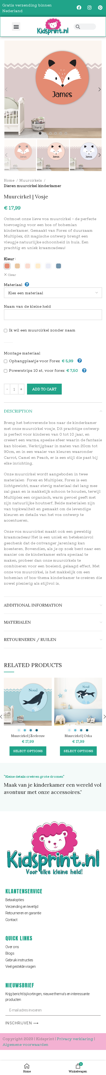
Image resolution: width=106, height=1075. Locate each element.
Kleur (9, 258)
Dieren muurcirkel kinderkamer (32, 185)
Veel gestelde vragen (20, 966)
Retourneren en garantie (23, 913)
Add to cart (44, 388)
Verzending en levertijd (21, 906)
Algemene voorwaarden (25, 1044)
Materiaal (13, 284)
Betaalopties (14, 900)
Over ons (12, 947)
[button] (16, 26)
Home (9, 180)
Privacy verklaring (75, 1038)
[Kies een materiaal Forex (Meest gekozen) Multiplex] (53, 292)
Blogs (9, 953)
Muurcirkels (31, 180)
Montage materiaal (22, 352)
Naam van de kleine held (27, 306)
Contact (11, 920)
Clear (12, 275)
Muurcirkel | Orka (78, 736)
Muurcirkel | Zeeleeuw (28, 736)
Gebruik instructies (19, 960)
